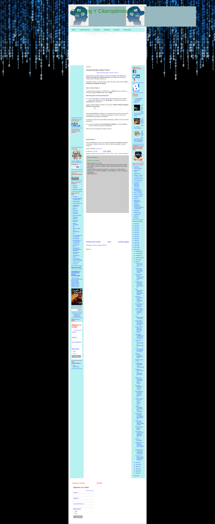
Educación (97, 153)
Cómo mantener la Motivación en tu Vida (139, 350)
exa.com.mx (99, 148)
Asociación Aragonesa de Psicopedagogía (138, 190)
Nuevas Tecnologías (76, 224)
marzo (137, 469)
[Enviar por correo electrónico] (104, 151)
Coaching (75, 196)
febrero (137, 471)
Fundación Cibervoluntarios (138, 167)
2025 (135, 226)
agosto (137, 259)
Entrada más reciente (93, 242)
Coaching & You (138, 177)
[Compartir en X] (107, 151)
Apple (92, 153)
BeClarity (136, 216)
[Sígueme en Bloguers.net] (136, 91)
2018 (135, 240)
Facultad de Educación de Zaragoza (137, 201)
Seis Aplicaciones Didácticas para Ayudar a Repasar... (139, 292)
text (74, 353)
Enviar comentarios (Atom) (99, 245)
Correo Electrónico (77, 343)
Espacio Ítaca (137, 212)
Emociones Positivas (75, 221)
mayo (137, 464)
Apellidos (75, 337)
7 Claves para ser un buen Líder (138, 265)
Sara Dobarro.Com (138, 178)
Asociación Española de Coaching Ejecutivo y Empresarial (138, 206)
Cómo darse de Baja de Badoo (139, 428)
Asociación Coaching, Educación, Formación (136, 184)
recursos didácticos (123, 153)
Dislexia (75, 208)
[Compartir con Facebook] (108, 151)
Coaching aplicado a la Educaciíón (77, 199)
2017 (135, 243)
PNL (74, 226)
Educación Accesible (75, 212)
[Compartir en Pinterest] (110, 151)
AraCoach (75, 187)
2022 (135, 232)
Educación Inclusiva (75, 217)
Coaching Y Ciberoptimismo (102, 11)
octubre (138, 255)
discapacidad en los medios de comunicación (77, 242)
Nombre (74, 332)
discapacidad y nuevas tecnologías (77, 259)
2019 (135, 238)
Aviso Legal (127, 29)
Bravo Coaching (138, 192)
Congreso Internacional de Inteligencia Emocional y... (139, 372)
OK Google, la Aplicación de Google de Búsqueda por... (139, 434)
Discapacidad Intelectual (76, 206)
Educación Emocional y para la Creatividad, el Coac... (139, 299)
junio (137, 462)
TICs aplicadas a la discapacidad (77, 236)
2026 (135, 223)
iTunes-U (116, 153)
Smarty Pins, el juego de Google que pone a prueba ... (139, 445)
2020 (135, 236)
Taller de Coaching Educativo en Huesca (139, 355)
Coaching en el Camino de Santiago (139, 305)
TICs (74, 233)
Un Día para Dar (138, 180)
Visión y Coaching (138, 194)
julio (137, 261)
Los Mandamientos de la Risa (139, 317)
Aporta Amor (137, 173)
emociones (75, 263)
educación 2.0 (76, 262)
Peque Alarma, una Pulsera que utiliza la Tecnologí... (139, 322)
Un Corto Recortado (138, 439)
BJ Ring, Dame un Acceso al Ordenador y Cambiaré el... (139, 451)
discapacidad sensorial (76, 253)
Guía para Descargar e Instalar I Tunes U (139, 387)
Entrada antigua (123, 242)
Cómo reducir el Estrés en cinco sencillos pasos (139, 401)
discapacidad (76, 238)
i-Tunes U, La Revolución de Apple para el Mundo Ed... (139, 457)
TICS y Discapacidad (76, 231)
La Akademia (137, 214)
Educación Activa (77, 215)
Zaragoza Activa (138, 196)
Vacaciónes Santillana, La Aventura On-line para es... (139, 336)
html (74, 351)
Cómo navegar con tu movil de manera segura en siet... (139, 311)
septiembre (139, 257)
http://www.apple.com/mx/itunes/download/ (97, 95)
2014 (135, 249)
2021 (135, 234)
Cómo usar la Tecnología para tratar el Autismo (139, 270)
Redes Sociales (76, 228)
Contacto (116, 29)
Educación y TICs (105, 153)
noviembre (138, 253)
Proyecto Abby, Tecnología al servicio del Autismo (138, 100)
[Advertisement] (107, 49)
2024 (135, 228)
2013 (135, 475)
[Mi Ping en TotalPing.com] (75, 179)
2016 (135, 245)
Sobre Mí (106, 29)
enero (137, 473)
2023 (135, 230)
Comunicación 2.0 (77, 203)
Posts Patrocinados (76, 366)
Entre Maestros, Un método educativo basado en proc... (139, 394)
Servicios (97, 29)
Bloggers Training (138, 175)
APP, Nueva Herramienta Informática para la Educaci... (139, 380)
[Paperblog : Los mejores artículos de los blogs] (75, 168)
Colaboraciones (85, 29)
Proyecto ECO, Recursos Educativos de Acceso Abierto (139, 329)
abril (137, 466)
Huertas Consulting (77, 189)
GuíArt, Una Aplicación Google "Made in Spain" (139, 422)
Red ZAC (136, 198)
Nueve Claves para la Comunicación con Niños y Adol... (139, 277)
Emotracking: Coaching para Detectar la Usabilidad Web (139, 416)
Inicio (74, 29)
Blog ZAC (75, 185)
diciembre (138, 251)
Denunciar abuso (76, 267)
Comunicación (76, 201)
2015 (135, 247)
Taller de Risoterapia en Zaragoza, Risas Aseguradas (139, 408)
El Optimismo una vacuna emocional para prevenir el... (139, 284)
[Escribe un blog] (105, 151)
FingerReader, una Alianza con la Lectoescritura (139, 365)
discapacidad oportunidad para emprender (77, 249)
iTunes (111, 153)
